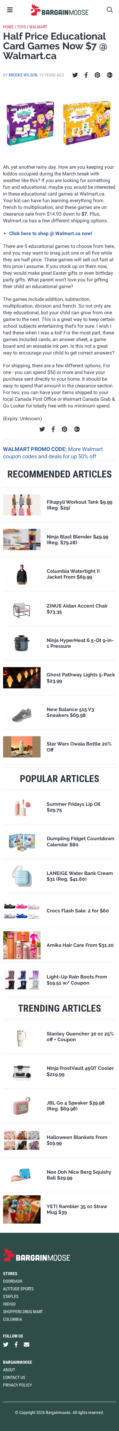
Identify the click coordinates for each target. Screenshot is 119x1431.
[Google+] (109, 75)
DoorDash (12, 1281)
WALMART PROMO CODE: (35, 449)
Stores (10, 1273)
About (9, 1369)
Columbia (12, 1319)
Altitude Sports (18, 1288)
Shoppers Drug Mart (23, 1311)
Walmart (38, 26)
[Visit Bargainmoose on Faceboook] (16, 1345)
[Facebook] (86, 75)
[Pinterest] (97, 75)
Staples (10, 1296)
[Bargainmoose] (59, 9)
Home (8, 26)
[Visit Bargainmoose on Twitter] (6, 1345)
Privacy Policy (17, 1385)
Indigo (9, 1304)
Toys (21, 26)
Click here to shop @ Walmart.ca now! (50, 233)
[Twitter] (75, 75)
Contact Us (14, 1377)
